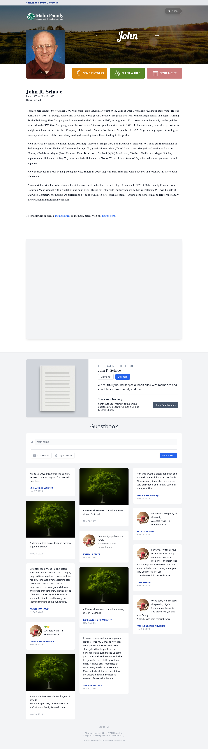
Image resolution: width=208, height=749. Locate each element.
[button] (50, 519)
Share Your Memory (166, 405)
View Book (106, 376)
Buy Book (122, 376)
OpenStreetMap (107, 740)
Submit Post (168, 455)
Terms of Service (112, 735)
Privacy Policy (95, 735)
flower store (108, 215)
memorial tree (63, 215)
